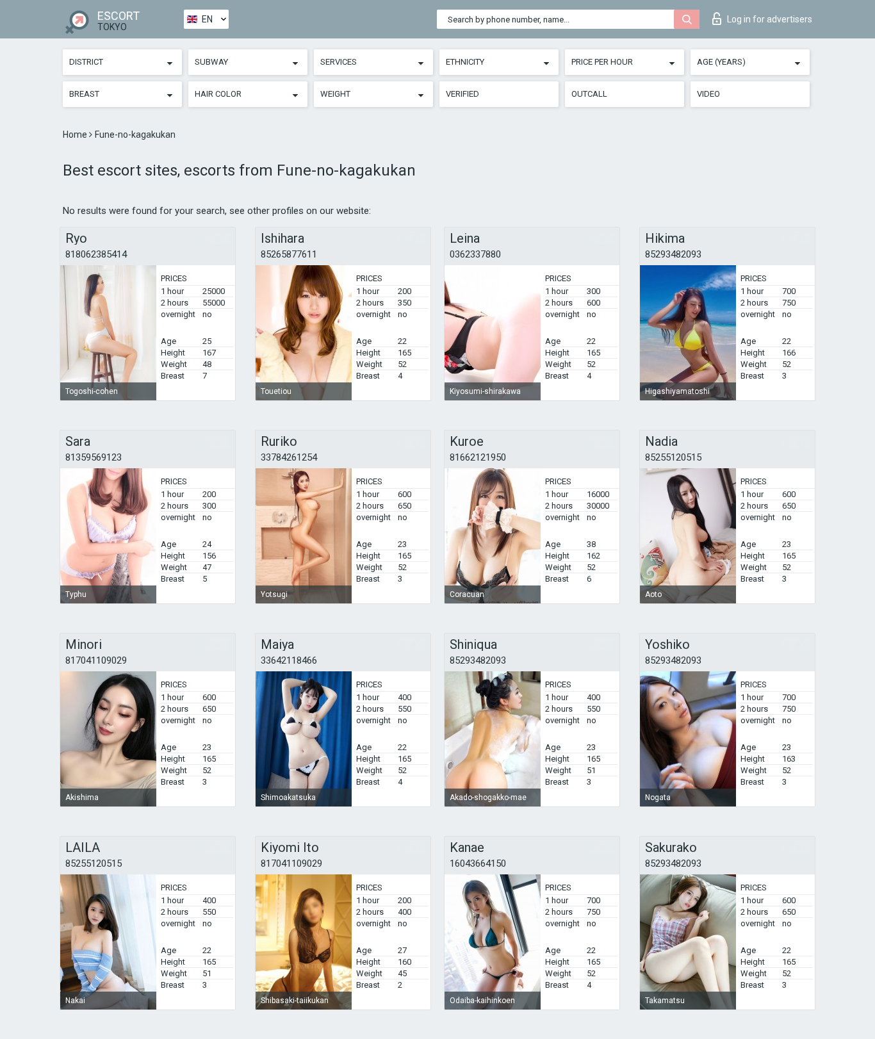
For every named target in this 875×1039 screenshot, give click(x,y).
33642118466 (289, 660)
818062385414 (96, 254)
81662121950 (478, 457)
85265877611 (289, 254)
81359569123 (93, 457)
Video (708, 94)
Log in (769, 19)
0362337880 (475, 254)
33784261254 (289, 457)
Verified (462, 94)
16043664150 (478, 863)
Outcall (589, 94)
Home (76, 134)
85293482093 (673, 254)
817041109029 (96, 660)
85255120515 (673, 457)
